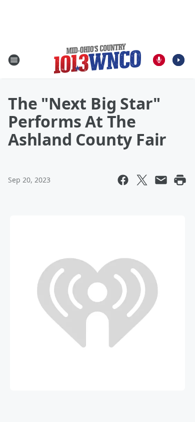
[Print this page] (180, 180)
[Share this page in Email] (161, 180)
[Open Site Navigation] (14, 60)
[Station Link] (97, 60)
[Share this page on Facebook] (123, 180)
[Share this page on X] (142, 180)
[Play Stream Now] (178, 60)
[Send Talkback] (159, 60)
